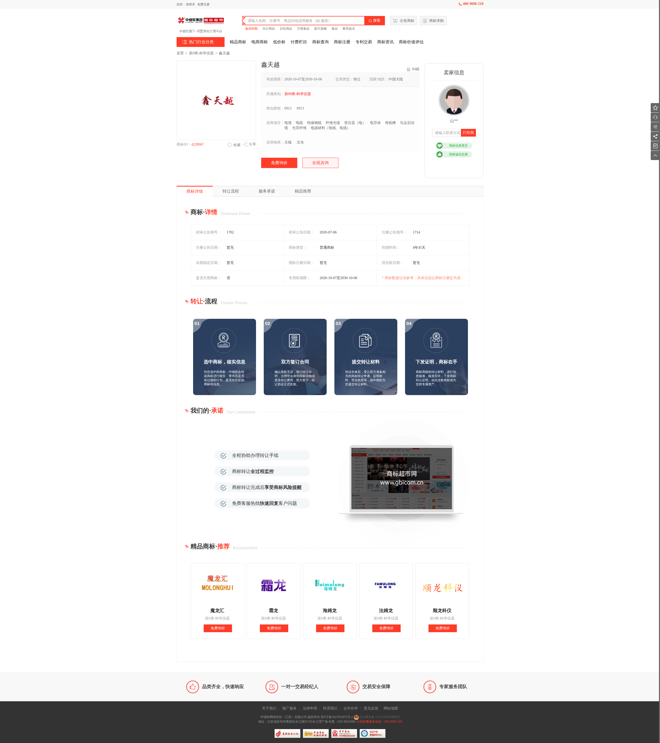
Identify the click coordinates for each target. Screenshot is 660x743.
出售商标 (407, 21)
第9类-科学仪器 (201, 53)
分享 (252, 144)
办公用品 (268, 28)
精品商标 (238, 42)
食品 (335, 28)
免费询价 (279, 163)
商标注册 (342, 42)
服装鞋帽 (251, 28)
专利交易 (364, 42)
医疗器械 (320, 28)
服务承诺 (267, 191)
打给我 (468, 133)
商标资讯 (385, 42)
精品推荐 (303, 191)
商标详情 (194, 191)
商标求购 (436, 21)
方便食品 (303, 28)
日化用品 (286, 28)
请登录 (190, 4)
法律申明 (310, 708)
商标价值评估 (411, 42)
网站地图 (391, 708)
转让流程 (230, 191)
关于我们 (269, 708)
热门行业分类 (198, 42)
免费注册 (203, 4)
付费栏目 (299, 42)
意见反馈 (371, 708)
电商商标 (259, 42)
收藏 (237, 145)
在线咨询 (320, 163)
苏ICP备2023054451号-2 (337, 717)
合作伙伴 (350, 708)
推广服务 (289, 708)
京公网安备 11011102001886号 (379, 717)
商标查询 (320, 42)
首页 (180, 53)
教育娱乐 (349, 28)
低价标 (279, 42)
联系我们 (330, 708)
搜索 (374, 20)
